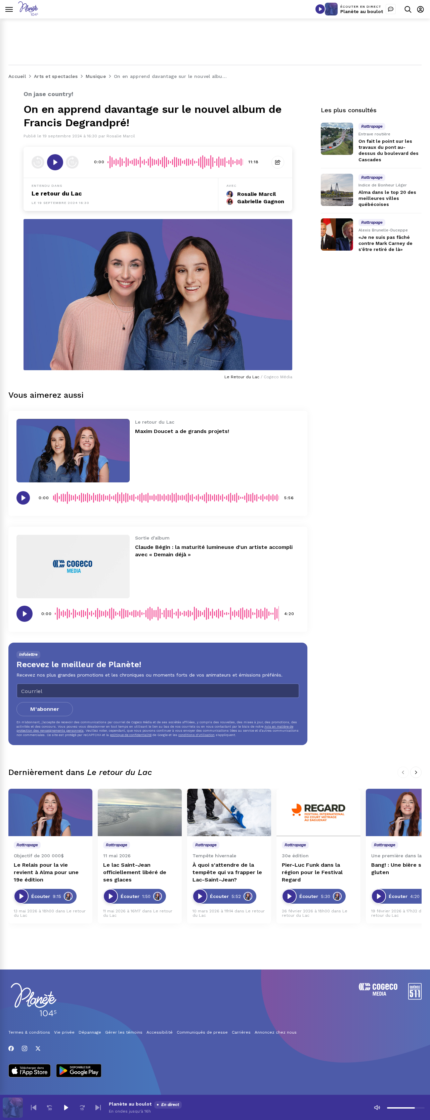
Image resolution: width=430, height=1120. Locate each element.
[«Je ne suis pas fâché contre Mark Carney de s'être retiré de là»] (337, 234)
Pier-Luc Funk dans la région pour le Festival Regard (312, 872)
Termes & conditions (29, 1032)
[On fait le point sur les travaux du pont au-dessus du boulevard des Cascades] (337, 139)
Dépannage (90, 1032)
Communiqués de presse (202, 1032)
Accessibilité (159, 1032)
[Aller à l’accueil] (28, 14)
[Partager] (277, 162)
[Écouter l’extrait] (55, 162)
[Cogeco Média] (378, 994)
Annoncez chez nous (276, 1032)
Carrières (241, 1032)
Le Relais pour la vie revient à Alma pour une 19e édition (46, 872)
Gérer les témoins (123, 1032)
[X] (38, 1048)
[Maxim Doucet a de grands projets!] (73, 450)
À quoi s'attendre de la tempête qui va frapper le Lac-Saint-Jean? (227, 872)
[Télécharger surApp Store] (29, 1071)
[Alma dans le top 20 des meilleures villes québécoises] (337, 190)
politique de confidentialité (131, 735)
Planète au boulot (361, 11)
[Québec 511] (415, 998)
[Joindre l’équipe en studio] (391, 9)
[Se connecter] (420, 9)
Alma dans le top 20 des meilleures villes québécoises (387, 198)
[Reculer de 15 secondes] (38, 162)
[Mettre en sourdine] (377, 1107)
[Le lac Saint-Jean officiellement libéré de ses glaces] (140, 812)
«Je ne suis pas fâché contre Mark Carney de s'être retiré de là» (385, 243)
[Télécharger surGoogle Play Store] (78, 1071)
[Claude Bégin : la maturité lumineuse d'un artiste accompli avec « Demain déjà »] (73, 566)
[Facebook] (11, 1048)
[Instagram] (24, 1048)
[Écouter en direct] (320, 9)
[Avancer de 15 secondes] (72, 162)
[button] (33, 1107)
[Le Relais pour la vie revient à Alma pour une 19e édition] (50, 812)
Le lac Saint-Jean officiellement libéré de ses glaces (134, 872)
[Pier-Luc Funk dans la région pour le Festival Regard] (318, 812)
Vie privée (64, 1032)
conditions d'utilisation (196, 735)
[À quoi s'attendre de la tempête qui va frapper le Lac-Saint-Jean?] (229, 812)
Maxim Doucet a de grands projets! (182, 431)
